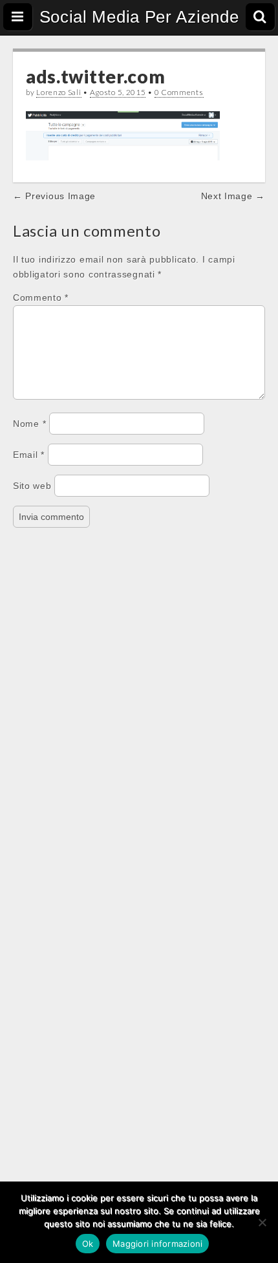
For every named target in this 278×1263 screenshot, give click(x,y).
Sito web (32, 485)
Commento (41, 297)
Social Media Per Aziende (139, 17)
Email (29, 454)
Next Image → (233, 196)
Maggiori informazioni (157, 1243)
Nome (29, 423)
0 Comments (179, 92)
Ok (88, 1243)
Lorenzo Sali (58, 92)
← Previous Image (54, 196)
